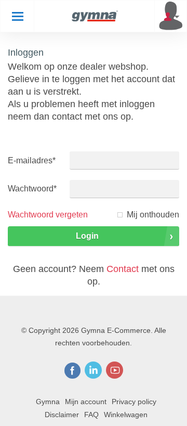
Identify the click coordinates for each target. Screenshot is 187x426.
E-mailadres (32, 160)
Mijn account (85, 401)
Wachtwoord (32, 188)
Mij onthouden (153, 214)
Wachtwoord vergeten (48, 214)
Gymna (48, 401)
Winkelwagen (126, 414)
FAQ (91, 414)
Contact (122, 269)
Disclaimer (62, 414)
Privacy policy (134, 401)
